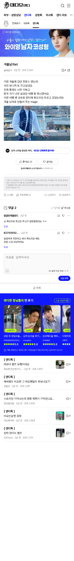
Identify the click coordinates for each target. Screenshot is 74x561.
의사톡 (49, 15)
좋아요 (27, 161)
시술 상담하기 (62, 301)
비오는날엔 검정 (12, 416)
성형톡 (38, 15)
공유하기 (66, 195)
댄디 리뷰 (61, 15)
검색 (62, 5)
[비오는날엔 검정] (59, 416)
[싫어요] (63, 215)
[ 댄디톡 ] (9, 359)
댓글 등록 (64, 278)
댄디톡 (27, 15)
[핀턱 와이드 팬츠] (59, 433)
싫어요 (49, 161)
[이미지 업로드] (20, 271)
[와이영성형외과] (37, 55)
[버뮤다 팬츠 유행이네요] (59, 364)
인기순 (57, 207)
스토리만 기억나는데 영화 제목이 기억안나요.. (29, 398)
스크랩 (10, 195)
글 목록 (37, 288)
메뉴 (68, 6)
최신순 (67, 207)
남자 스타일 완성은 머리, (32, 150)
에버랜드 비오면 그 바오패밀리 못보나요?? (27, 381)
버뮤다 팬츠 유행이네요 (16, 364)
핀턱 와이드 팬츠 (13, 433)
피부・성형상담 (12, 15)
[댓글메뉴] (68, 215)
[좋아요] (59, 215)
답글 (6, 226)
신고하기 (51, 195)
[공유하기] (68, 70)
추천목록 (25, 195)
